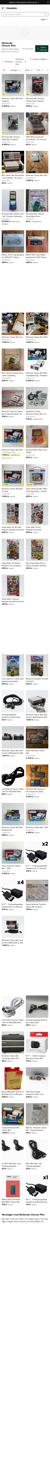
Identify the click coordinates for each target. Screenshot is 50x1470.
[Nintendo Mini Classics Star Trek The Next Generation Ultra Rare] (13, 200)
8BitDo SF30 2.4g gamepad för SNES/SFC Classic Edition (13, 256)
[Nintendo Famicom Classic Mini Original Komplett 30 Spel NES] (13, 398)
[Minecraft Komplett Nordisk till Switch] (37, 665)
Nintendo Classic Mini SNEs (37, 337)
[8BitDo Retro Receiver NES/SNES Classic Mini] (13, 1186)
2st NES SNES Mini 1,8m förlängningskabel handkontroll (11, 1165)
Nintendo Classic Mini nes (12, 337)
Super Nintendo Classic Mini (35, 752)
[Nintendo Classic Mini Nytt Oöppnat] (13, 85)
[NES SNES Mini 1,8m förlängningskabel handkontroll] (37, 1150)
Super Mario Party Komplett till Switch (34, 528)
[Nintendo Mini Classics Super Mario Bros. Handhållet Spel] (37, 200)
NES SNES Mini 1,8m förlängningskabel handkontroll (34, 1165)
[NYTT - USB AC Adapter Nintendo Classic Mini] (37, 1042)
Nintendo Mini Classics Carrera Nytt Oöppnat (35, 99)
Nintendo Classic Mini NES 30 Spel (12, 490)
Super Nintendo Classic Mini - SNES (11, 867)
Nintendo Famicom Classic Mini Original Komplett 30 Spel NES (12, 412)
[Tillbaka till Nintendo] (3, 62)
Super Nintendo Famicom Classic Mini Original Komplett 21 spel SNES (36, 905)
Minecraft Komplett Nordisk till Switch (37, 680)
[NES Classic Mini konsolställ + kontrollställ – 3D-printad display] (13, 162)
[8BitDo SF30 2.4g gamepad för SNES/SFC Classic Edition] (13, 241)
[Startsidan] (11, 8)
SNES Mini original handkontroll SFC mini (34, 1093)
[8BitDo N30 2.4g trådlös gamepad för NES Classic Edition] (37, 241)
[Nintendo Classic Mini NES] (13, 436)
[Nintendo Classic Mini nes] (13, 324)
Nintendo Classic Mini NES (12, 450)
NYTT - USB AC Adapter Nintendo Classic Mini (36, 1057)
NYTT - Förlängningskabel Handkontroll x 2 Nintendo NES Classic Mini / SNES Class (36, 867)
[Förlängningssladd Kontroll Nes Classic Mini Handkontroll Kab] (37, 1006)
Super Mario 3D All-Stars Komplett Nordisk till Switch (13, 528)
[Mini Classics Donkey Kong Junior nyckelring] (13, 359)
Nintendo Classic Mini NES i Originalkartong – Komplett (37, 374)
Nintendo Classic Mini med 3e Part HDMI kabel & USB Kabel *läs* (12, 752)
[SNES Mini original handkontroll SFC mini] (37, 1078)
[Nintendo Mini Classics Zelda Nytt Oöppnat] (13, 123)
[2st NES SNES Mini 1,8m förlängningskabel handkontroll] (13, 1150)
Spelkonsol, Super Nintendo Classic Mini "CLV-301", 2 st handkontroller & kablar (37, 412)
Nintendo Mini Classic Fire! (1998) (36, 451)
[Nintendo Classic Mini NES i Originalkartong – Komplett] (37, 359)
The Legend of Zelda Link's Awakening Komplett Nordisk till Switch (13, 680)
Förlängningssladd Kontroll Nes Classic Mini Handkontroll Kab (36, 1021)
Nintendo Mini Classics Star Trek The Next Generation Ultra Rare (13, 215)
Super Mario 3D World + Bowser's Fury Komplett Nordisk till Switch (11, 564)
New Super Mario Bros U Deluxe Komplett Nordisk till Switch (37, 564)
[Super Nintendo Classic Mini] (37, 737)
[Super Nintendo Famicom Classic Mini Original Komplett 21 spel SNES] (37, 891)
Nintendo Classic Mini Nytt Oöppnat (12, 99)
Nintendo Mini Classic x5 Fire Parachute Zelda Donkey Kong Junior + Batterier (36, 790)
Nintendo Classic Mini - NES (37, 827)
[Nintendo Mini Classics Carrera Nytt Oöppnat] (37, 85)
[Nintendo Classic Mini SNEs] (37, 324)
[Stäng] (48, 2)
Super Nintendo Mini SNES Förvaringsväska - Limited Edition (36, 490)
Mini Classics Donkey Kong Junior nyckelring (12, 374)
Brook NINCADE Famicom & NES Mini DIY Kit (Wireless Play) (12, 1093)
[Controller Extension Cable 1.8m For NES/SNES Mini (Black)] (13, 775)
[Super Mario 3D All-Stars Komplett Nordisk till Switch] (13, 514)
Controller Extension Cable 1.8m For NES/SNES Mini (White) (13, 1021)
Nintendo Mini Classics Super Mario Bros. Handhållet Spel (35, 215)
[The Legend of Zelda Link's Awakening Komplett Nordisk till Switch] (13, 665)
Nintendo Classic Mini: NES (36, 175)
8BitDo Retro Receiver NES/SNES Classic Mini (11, 1200)
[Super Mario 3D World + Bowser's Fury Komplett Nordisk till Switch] (13, 550)
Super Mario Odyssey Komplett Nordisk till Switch (13, 600)
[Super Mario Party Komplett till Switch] (37, 514)
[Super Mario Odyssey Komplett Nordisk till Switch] (13, 585)
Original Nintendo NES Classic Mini (11, 1129)
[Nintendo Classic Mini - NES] (37, 814)
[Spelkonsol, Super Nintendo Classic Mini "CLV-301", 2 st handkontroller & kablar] (37, 398)
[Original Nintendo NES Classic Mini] (13, 1114)
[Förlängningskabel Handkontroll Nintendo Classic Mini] (13, 701)
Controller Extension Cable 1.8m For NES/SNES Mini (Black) (13, 790)
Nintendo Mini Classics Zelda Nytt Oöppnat (11, 138)
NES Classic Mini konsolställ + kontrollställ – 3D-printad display (13, 176)
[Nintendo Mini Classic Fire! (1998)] (37, 436)
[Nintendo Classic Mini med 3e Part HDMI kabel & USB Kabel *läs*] (13, 737)
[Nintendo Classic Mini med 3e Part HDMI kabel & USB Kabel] (37, 701)
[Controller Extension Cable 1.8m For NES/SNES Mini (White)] (13, 1006)
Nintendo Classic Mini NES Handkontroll (12, 828)
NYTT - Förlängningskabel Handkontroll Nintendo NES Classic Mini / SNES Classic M (37, 1200)
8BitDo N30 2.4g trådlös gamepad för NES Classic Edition (36, 256)
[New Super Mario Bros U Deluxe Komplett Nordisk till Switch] (37, 550)
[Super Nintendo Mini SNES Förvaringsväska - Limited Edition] (37, 475)
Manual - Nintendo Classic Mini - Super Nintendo (36, 1129)
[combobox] (25, 14)
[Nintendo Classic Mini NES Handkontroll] (13, 814)
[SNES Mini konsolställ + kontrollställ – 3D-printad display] (37, 123)
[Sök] (45, 14)
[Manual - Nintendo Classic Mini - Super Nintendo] (37, 1114)
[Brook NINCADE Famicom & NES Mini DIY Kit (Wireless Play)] (13, 1078)
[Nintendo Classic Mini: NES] (37, 162)
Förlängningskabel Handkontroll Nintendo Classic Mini (11, 716)
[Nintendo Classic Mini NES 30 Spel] (13, 475)
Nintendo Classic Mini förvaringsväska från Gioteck (10, 1057)
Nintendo (9, 62)
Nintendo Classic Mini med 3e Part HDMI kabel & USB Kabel (36, 716)
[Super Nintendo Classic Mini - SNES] (13, 852)
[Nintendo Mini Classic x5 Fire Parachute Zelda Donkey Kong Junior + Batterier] (37, 775)
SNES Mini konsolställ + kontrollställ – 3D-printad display (36, 138)
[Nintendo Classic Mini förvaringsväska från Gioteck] (13, 1042)
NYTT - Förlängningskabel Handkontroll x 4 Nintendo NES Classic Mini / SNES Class (12, 905)
